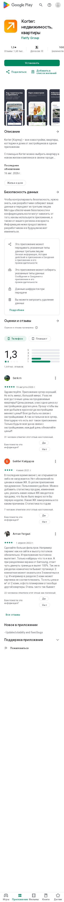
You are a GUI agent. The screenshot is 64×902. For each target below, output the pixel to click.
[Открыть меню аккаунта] (58, 5)
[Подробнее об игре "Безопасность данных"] (57, 192)
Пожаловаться (16, 648)
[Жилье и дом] (15, 182)
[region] (32, 49)
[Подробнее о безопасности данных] (17, 310)
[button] (42, 51)
